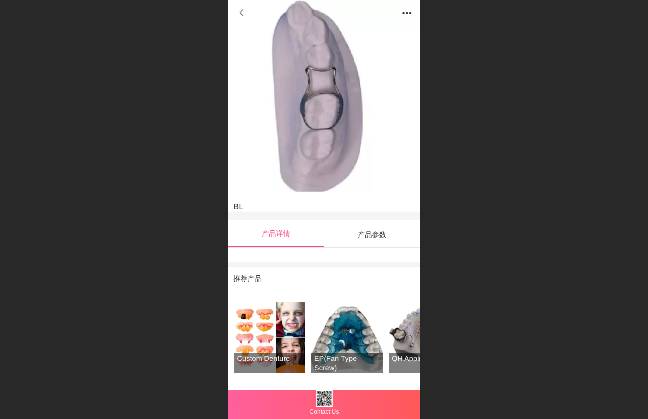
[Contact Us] (324, 399)
